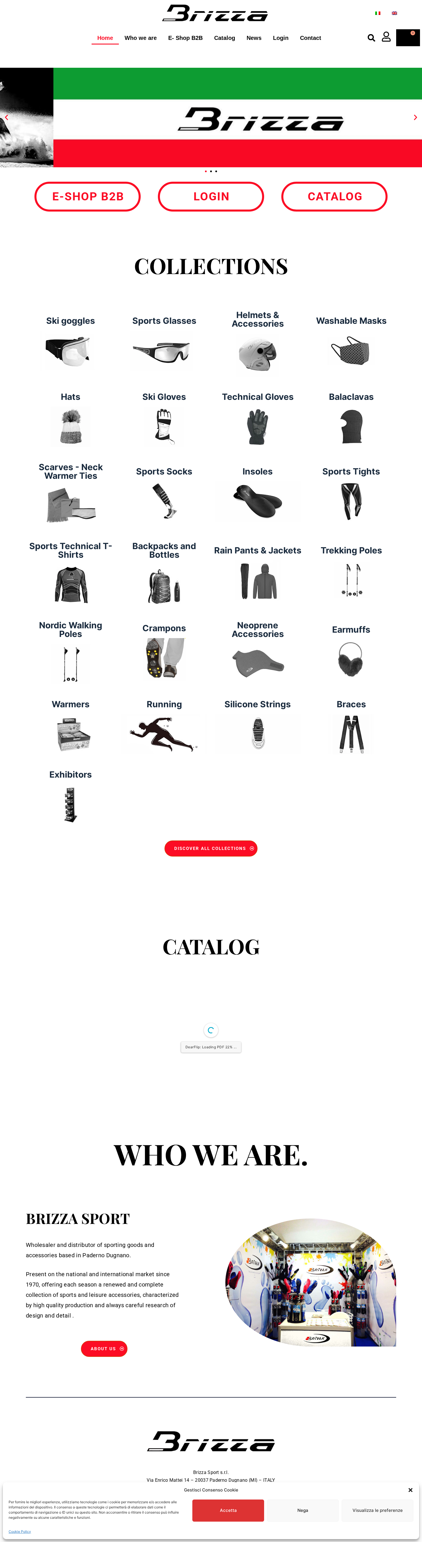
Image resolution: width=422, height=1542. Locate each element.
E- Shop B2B (185, 38)
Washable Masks (351, 320)
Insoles (258, 471)
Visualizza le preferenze (378, 1510)
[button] (410, 1490)
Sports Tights (351, 471)
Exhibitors (70, 774)
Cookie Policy (20, 1531)
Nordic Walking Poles (70, 629)
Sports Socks (164, 471)
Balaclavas (351, 397)
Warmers (71, 704)
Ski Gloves (164, 397)
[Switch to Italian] (377, 13)
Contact (310, 38)
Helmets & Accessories (258, 319)
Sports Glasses (164, 320)
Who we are (141, 38)
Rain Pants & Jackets (257, 550)
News (254, 38)
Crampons (164, 628)
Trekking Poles (351, 550)
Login (281, 38)
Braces (351, 704)
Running (164, 704)
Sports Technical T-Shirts (70, 550)
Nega (302, 1510)
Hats (70, 397)
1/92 (176, 1169)
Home (105, 38)
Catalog (224, 38)
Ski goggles (70, 320)
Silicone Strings (257, 704)
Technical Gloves (258, 397)
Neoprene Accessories (258, 629)
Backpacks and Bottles (164, 550)
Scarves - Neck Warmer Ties (71, 471)
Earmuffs (351, 629)
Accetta (228, 1510)
